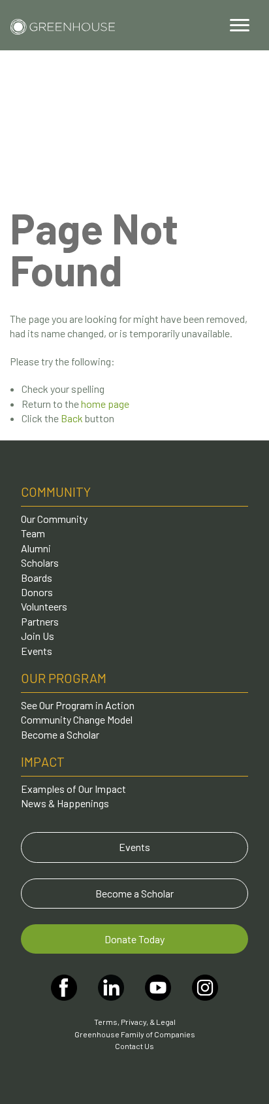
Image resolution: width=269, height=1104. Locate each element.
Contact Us (134, 1045)
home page (105, 403)
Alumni (36, 548)
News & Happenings (65, 803)
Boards (36, 577)
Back (72, 418)
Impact (43, 761)
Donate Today (134, 939)
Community (56, 491)
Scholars (40, 562)
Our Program (63, 678)
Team (33, 533)
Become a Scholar (60, 734)
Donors (37, 592)
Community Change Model (77, 719)
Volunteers (44, 606)
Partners (40, 621)
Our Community (54, 518)
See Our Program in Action (77, 705)
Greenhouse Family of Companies (134, 1034)
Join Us (37, 635)
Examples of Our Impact (73, 788)
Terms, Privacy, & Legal (135, 1021)
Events (36, 650)
